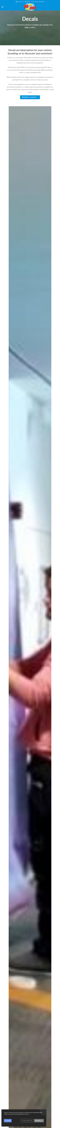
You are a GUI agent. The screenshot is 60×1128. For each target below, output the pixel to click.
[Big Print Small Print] (30, 7)
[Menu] (2, 7)
